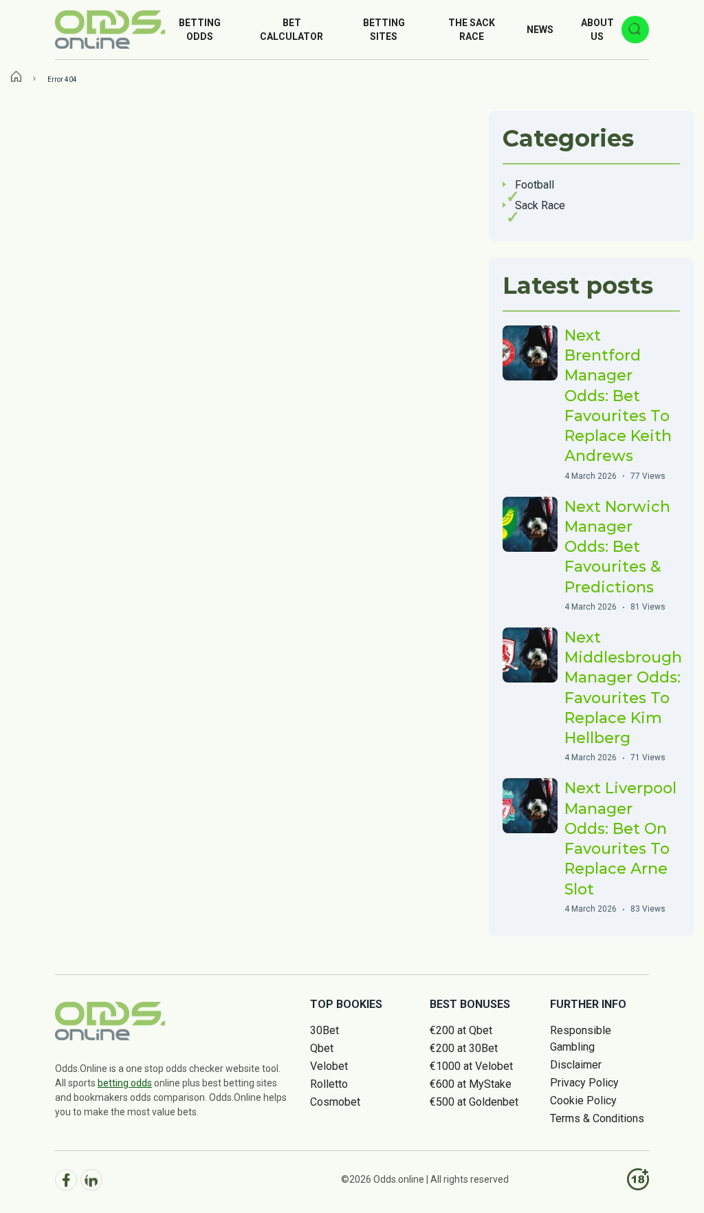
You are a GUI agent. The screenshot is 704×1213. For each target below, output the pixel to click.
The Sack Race (471, 29)
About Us (597, 29)
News (540, 29)
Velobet (329, 1066)
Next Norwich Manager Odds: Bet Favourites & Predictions (617, 547)
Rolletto (329, 1084)
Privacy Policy (584, 1082)
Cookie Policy (583, 1100)
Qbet (321, 1048)
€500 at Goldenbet (474, 1101)
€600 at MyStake (471, 1084)
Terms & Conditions (597, 1118)
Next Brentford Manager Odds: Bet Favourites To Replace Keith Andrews (618, 396)
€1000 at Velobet (471, 1066)
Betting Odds (200, 29)
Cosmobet (335, 1101)
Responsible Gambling (580, 1038)
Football (534, 184)
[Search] (635, 29)
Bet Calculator (291, 29)
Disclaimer (576, 1064)
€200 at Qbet (461, 1030)
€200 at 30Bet (464, 1048)
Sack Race (540, 205)
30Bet (324, 1030)
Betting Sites (384, 29)
